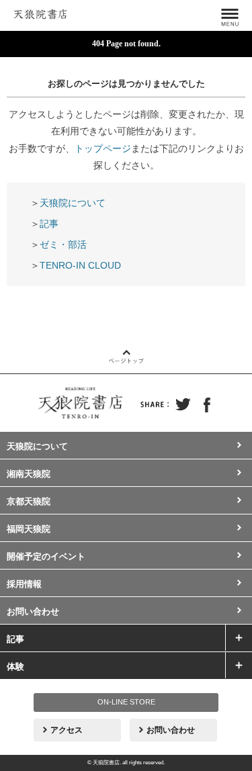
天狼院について (73, 202)
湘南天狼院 (28, 474)
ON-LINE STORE (126, 702)
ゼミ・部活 (63, 244)
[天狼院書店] (40, 12)
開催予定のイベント (46, 556)
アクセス (66, 730)
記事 (49, 223)
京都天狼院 (28, 501)
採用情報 (24, 584)
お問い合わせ (33, 611)
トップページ (103, 148)
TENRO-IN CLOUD (80, 265)
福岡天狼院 (28, 529)
